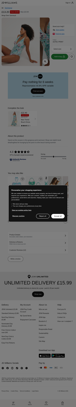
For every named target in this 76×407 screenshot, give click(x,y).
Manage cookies (18, 216)
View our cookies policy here (22, 210)
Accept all (58, 216)
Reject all (42, 216)
